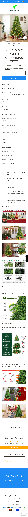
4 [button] (12, 43)
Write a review (14, 447)
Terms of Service (18, 498)
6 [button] (14, 43)
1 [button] (8, 43)
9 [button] (18, 43)
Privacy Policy (8, 498)
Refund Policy (19, 496)
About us (18, 501)
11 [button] (13, 45)
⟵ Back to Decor (14, 454)
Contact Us (11, 501)
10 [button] (19, 43)
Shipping (7, 68)
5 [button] (13, 43)
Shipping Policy (9, 496)
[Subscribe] (22, 480)
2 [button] (9, 43)
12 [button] (14, 45)
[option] (14, 28)
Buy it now (14, 78)
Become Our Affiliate (14, 504)
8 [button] (17, 43)
